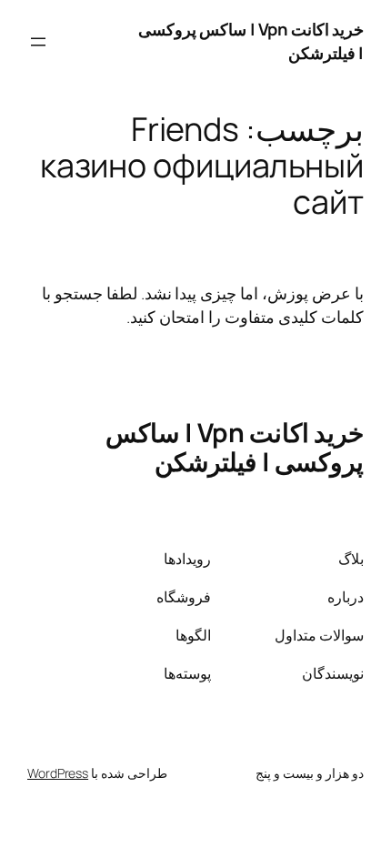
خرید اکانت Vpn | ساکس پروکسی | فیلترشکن (251, 41)
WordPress (57, 773)
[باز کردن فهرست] (38, 42)
